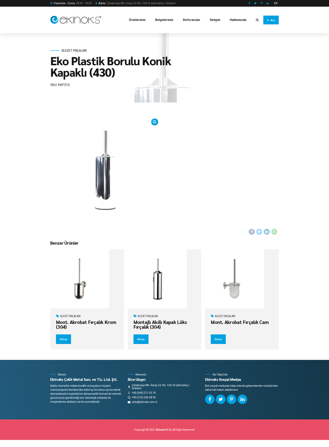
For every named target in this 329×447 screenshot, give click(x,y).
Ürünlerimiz (137, 20)
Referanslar (191, 20)
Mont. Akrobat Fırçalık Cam (240, 322)
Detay (63, 339)
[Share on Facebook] (252, 232)
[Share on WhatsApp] (274, 232)
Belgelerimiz (164, 20)
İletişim (215, 20)
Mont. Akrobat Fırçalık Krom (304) (86, 324)
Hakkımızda (238, 20)
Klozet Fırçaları (74, 50)
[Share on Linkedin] (267, 232)
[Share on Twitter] (259, 232)
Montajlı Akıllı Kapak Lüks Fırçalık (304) (160, 324)
